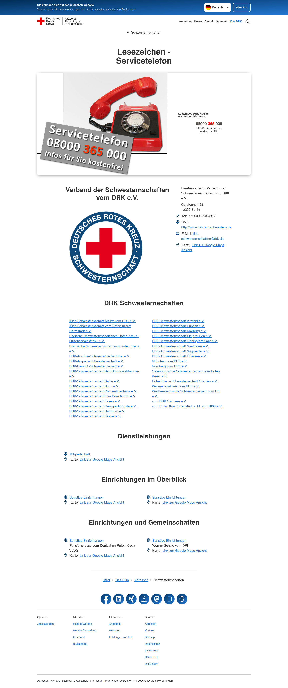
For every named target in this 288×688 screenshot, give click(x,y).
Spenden (222, 21)
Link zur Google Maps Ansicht (102, 459)
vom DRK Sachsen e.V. (169, 401)
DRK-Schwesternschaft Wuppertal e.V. (180, 351)
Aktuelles (114, 630)
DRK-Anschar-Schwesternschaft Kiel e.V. (99, 356)
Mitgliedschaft (79, 454)
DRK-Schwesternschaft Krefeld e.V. (178, 320)
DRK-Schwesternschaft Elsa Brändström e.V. (102, 396)
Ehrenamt (79, 637)
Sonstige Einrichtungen (86, 497)
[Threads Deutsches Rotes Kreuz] (182, 599)
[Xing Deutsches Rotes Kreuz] (131, 599)
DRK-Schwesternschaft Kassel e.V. (95, 416)
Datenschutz (152, 644)
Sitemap (150, 637)
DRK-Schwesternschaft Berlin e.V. (94, 381)
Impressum (151, 650)
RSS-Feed (151, 657)
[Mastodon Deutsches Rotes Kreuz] (156, 599)
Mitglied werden (82, 624)
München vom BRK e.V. (169, 361)
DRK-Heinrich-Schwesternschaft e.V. (96, 366)
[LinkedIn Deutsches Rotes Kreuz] (118, 599)
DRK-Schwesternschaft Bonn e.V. (94, 386)
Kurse (198, 21)
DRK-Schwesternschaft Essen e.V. (94, 401)
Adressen (150, 624)
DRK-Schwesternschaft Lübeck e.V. (178, 325)
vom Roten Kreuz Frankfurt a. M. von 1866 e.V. (187, 406)
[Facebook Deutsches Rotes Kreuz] (106, 599)
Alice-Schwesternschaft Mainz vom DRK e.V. (102, 320)
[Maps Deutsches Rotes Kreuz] (144, 599)
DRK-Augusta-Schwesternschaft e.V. (96, 361)
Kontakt (149, 630)
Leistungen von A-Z (120, 637)
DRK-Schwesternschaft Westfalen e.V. (180, 345)
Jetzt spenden (45, 624)
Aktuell (209, 21)
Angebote (185, 21)
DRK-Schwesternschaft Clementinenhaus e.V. (103, 391)
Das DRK (236, 21)
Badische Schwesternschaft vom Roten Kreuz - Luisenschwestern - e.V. (104, 338)
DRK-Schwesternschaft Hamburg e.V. (97, 411)
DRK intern (151, 664)
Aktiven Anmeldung (84, 630)
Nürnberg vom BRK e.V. (170, 366)
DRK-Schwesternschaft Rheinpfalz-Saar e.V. (185, 340)
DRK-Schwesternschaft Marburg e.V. (179, 330)
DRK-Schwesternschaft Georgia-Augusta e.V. (102, 406)
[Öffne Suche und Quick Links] (248, 21)
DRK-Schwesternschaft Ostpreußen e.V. (182, 335)
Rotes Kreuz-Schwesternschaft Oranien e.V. (185, 381)
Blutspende (80, 644)
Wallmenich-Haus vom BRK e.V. (175, 386)
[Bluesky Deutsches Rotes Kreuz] (169, 599)
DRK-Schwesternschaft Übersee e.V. (179, 356)
